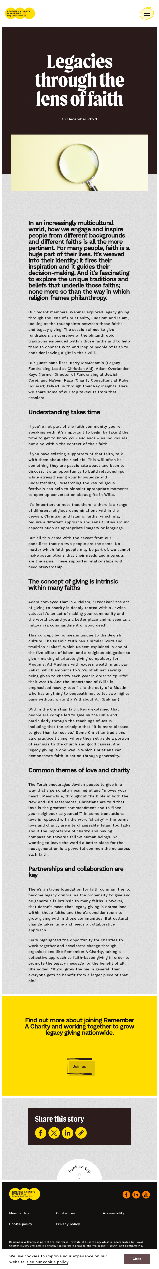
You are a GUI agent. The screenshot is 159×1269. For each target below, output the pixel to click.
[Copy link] (81, 1133)
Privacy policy (68, 1224)
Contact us (65, 1213)
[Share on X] (54, 1133)
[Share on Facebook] (40, 1133)
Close (137, 1258)
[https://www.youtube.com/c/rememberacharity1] (146, 1195)
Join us (79, 1066)
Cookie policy (20, 1224)
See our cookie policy (48, 1262)
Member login (21, 1213)
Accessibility (113, 1213)
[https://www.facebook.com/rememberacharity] (126, 1195)
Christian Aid (79, 368)
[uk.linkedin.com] (136, 1195)
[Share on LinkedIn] (67, 1133)
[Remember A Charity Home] (20, 13)
